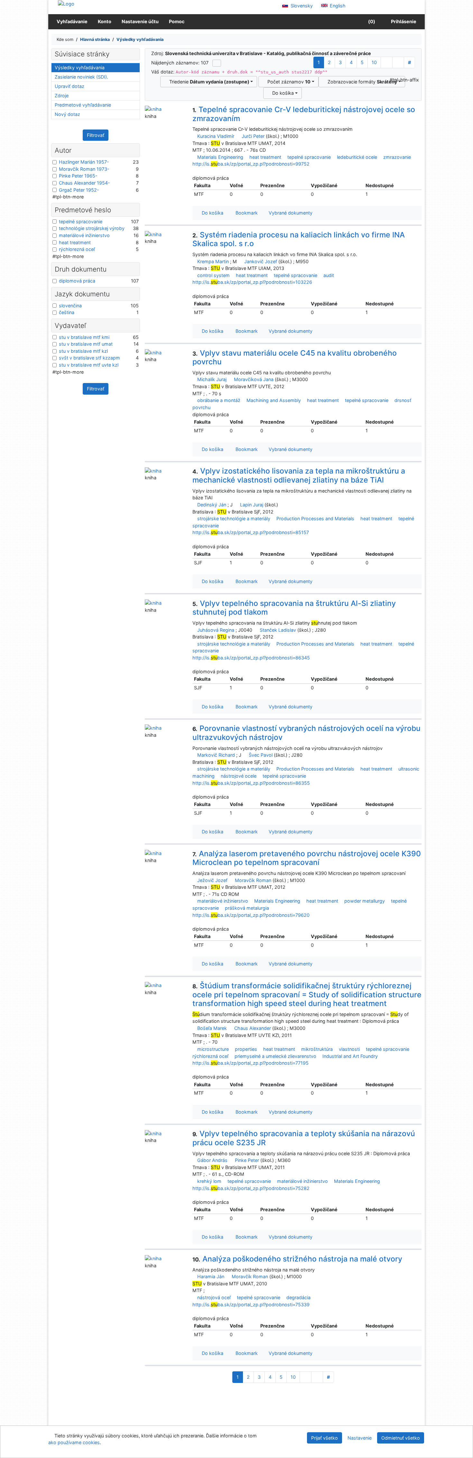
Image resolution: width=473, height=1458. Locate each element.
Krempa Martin (213, 261)
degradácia (298, 1297)
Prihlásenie (402, 21)
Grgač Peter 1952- (79, 190)
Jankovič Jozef (260, 261)
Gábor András (212, 1160)
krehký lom (209, 1181)
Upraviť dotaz (69, 86)
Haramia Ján (210, 1276)
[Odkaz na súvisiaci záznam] (194, 136)
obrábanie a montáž (218, 400)
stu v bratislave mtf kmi (84, 337)
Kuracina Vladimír (215, 136)
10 (374, 62)
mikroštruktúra (317, 1049)
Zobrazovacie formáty (361, 81)
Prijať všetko (324, 1438)
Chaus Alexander (252, 1028)
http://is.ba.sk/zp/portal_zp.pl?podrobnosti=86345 (251, 657)
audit (328, 275)
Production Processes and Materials (315, 518)
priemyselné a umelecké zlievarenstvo (275, 1056)
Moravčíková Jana (254, 379)
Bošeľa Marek (212, 1028)
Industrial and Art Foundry (350, 1056)
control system (213, 275)
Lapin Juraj (251, 504)
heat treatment (265, 157)
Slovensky (301, 5)
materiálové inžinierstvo (222, 901)
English (337, 5)
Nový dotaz (67, 114)
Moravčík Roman (253, 880)
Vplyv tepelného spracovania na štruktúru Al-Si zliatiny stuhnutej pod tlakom (294, 608)
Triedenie (208, 81)
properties (246, 1049)
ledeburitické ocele (357, 157)
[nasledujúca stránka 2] (387, 62)
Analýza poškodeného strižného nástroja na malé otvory (297, 1258)
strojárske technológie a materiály (233, 518)
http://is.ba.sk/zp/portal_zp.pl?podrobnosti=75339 (251, 1304)
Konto (104, 21)
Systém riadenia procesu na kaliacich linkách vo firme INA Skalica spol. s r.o (298, 239)
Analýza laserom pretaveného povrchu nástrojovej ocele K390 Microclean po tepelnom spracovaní (306, 858)
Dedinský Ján (211, 504)
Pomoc (176, 21)
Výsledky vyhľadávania (80, 67)
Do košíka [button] (211, 213)
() (371, 21)
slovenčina (70, 305)
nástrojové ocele (238, 776)
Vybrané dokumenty (289, 213)
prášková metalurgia (247, 908)
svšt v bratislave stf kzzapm (89, 357)
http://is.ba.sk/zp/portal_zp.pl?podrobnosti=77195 (250, 1063)
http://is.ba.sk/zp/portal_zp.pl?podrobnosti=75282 (251, 1188)
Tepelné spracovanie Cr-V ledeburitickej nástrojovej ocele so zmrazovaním (303, 114)
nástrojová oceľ (214, 1297)
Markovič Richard (216, 755)
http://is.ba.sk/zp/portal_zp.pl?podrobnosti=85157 (250, 532)
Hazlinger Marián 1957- (84, 162)
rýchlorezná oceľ (210, 1056)
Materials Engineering (220, 157)
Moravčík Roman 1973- (84, 169)
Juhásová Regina (215, 630)
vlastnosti (349, 1049)
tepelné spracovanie (309, 157)
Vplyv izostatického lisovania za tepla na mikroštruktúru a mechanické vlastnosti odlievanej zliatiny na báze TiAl (298, 475)
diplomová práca (77, 280)
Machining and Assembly (273, 400)
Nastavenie (360, 1438)
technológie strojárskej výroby (92, 228)
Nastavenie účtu (140, 21)
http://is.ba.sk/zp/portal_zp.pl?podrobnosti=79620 (251, 915)
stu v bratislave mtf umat (86, 344)
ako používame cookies (74, 1442)
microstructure (213, 1049)
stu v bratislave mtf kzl (83, 351)
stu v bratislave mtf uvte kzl (88, 365)
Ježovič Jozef (212, 880)
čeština (66, 312)
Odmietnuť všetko (400, 1438)
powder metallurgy (364, 901)
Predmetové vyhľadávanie (83, 105)
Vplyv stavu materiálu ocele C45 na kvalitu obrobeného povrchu (294, 358)
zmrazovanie (397, 157)
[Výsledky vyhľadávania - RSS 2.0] (216, 63)
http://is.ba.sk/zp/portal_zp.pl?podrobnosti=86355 (251, 783)
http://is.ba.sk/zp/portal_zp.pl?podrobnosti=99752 (251, 164)
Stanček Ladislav (278, 630)
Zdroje (62, 95)
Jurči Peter (253, 136)
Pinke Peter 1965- (78, 175)
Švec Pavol (261, 755)
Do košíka (282, 93)
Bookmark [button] (245, 213)
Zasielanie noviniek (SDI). (81, 77)
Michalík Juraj (212, 379)
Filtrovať (95, 135)
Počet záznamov (288, 81)
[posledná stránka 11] (398, 62)
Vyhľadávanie (72, 21)
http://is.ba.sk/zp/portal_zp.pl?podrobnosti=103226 (252, 282)
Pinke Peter (247, 1160)
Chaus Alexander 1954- (84, 183)
